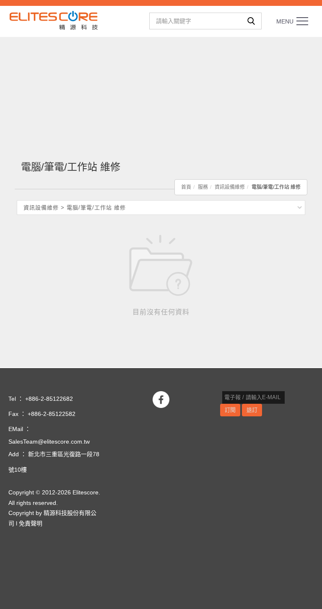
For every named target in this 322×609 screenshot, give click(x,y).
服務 (203, 187)
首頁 (186, 187)
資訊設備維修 (230, 187)
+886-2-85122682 (49, 398)
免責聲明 (30, 523)
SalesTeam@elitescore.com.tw (49, 441)
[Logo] (54, 20)
